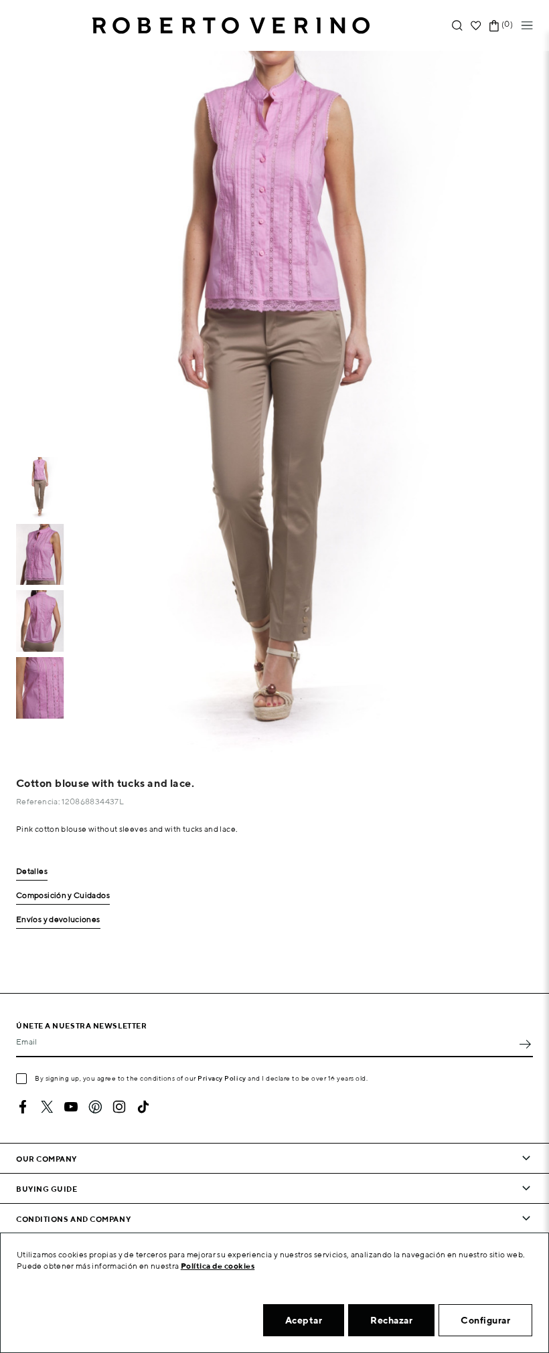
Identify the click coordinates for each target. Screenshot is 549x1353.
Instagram (119, 1106)
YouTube (71, 1106)
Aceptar (304, 1320)
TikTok (143, 1106)
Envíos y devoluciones (58, 919)
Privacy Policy (222, 1078)
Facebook (22, 1106)
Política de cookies (218, 1266)
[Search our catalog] (457, 25)
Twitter (47, 1106)
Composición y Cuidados (63, 895)
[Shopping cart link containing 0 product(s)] (494, 25)
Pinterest (95, 1106)
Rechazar (391, 1320)
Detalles (32, 871)
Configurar (485, 1320)
